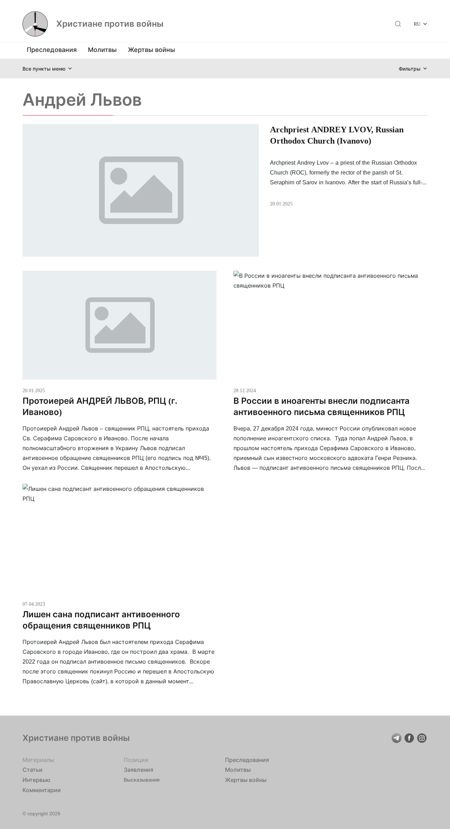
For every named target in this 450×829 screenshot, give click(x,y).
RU (417, 24)
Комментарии (41, 790)
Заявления (138, 769)
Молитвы (102, 49)
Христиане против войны (109, 24)
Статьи (32, 769)
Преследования (52, 49)
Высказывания (142, 780)
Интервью (36, 779)
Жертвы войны (151, 49)
